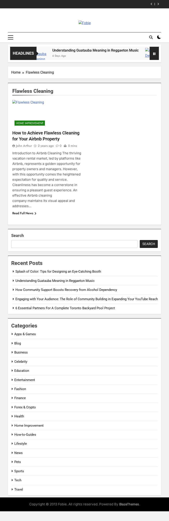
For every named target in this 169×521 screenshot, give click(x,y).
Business (21, 352)
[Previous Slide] (151, 4)
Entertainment (24, 380)
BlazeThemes (129, 504)
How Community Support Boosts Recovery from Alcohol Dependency (66, 290)
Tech (17, 480)
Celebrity (20, 362)
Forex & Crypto (25, 407)
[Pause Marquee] (154, 53)
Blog (17, 343)
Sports (19, 471)
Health (19, 416)
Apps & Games (25, 334)
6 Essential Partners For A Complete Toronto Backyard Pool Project (65, 308)
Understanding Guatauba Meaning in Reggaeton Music (92, 50)
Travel (18, 489)
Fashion (20, 389)
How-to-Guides (25, 435)
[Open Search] (151, 37)
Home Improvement (29, 123)
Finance (20, 398)
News (18, 453)
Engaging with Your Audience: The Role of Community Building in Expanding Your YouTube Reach (86, 299)
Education (21, 371)
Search (17, 235)
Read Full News (22, 213)
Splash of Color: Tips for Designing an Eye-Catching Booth (58, 272)
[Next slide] (158, 4)
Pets (17, 462)
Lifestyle (20, 444)
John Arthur (24, 145)
